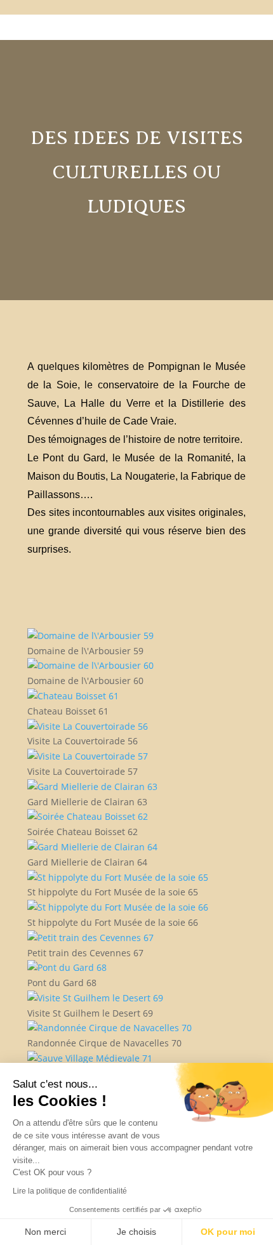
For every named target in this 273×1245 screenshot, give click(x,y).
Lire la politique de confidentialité (70, 1191)
